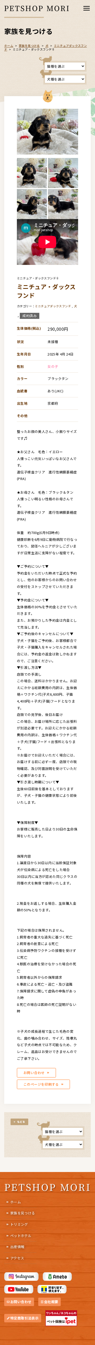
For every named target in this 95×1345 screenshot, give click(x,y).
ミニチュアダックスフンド (53, 306)
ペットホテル (20, 1235)
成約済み (29, 315)
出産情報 (17, 1246)
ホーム (15, 1201)
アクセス (17, 1257)
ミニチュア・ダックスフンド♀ (38, 278)
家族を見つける (22, 1212)
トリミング (19, 1224)
